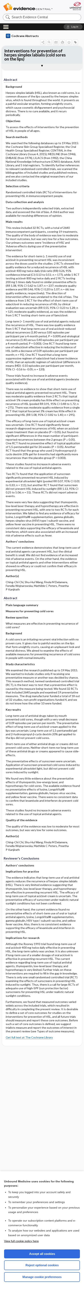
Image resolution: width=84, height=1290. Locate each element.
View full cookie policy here (21, 1241)
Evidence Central (28, 7)
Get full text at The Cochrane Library (29, 1037)
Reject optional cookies (42, 1265)
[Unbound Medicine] (75, 6)
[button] (73, 26)
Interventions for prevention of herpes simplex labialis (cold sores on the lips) (35, 54)
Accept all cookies (42, 1253)
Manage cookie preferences (42, 1277)
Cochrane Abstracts (25, 36)
